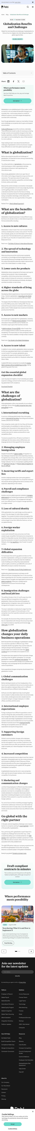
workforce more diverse (21, 659)
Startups (21, 1021)
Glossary (21, 1041)
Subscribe (17, 976)
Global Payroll (5, 997)
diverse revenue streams (19, 321)
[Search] (27, 6)
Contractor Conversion (7, 1051)
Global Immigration (6, 1011)
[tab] (16, 951)
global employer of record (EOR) (11, 328)
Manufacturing (23, 1007)
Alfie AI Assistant (5, 1017)
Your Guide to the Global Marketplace (18, 340)
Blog (7, 14)
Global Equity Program (7, 1007)
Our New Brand (5, 1086)
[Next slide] (31, 951)
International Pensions (7, 1004)
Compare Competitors (25, 1048)
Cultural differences (6, 129)
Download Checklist (6, 386)
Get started (16, 101)
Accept (13, 1124)
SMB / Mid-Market (24, 1024)
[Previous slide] (3, 951)
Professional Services (25, 1017)
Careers (3, 1092)
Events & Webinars (24, 1057)
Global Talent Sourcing (7, 1014)
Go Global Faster (5, 1038)
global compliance (6, 581)
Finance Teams (23, 997)
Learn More (17, 2)
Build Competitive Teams (8, 1041)
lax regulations (15, 542)
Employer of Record (6, 994)
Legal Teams (22, 1001)
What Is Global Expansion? (17, 204)
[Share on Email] (23, 81)
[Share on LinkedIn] (8, 81)
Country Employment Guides (25, 1052)
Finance (21, 1011)
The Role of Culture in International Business (20, 243)
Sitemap (3, 1099)
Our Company (5, 1082)
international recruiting (12, 418)
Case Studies (22, 1045)
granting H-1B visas (9, 464)
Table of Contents (9, 73)
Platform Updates (6, 1024)
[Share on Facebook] (13, 81)
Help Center (22, 1069)
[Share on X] (18, 81)
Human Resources (24, 994)
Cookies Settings (12, 1129)
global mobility (18, 454)
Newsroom (4, 1089)
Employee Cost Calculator (26, 1060)
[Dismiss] (33, 2)
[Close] (33, 1111)
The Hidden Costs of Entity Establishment (19, 569)
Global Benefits (5, 1001)
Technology (22, 1004)
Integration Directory (7, 1021)
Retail (20, 1014)
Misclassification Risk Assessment (24, 1064)
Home (2, 14)
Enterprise (22, 1028)
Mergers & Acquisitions (7, 1048)
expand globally (24, 826)
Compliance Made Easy (7, 1045)
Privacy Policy (22, 982)
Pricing (3, 1096)
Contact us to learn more (19, 853)
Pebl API (21, 1072)
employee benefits (25, 723)
